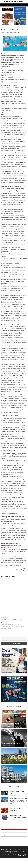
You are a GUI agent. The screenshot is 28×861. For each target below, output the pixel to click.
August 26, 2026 (13, 812)
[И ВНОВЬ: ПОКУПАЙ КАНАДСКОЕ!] (4, 810)
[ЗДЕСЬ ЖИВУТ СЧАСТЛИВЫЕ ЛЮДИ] (14, 756)
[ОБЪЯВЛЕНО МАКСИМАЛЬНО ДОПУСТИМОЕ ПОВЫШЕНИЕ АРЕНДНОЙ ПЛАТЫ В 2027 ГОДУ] (4, 799)
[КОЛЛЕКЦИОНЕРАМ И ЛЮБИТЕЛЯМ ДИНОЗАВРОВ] (4, 817)
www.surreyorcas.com (7, 547)
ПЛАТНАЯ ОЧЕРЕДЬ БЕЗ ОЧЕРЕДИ (12, 743)
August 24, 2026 (13, 819)
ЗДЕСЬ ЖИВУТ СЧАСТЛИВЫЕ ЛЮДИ (12, 760)
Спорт (14, 32)
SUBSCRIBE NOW (23, 4)
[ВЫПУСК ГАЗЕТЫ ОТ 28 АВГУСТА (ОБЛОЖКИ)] (14, 719)
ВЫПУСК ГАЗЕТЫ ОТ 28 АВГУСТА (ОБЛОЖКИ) (11, 724)
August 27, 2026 (6, 726)
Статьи (17, 32)
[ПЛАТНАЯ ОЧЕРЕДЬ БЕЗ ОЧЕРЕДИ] (14, 738)
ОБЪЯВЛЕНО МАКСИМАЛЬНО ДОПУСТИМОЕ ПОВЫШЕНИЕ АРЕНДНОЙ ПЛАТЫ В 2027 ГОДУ (11, 778)
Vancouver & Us (5, 849)
